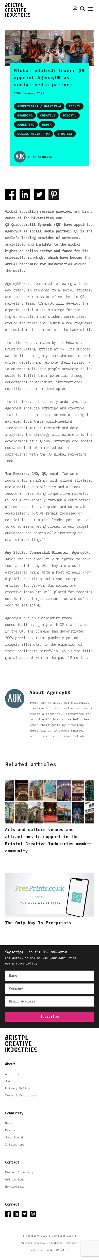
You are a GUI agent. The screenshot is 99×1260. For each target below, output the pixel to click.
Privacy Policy (17, 1088)
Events (10, 1130)
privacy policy (24, 963)
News (8, 1123)
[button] (90, 10)
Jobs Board (14, 1137)
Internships (15, 1144)
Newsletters (15, 1186)
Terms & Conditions (21, 1095)
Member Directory (19, 1172)
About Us (12, 1074)
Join (8, 1081)
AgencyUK (45, 157)
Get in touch (15, 1179)
